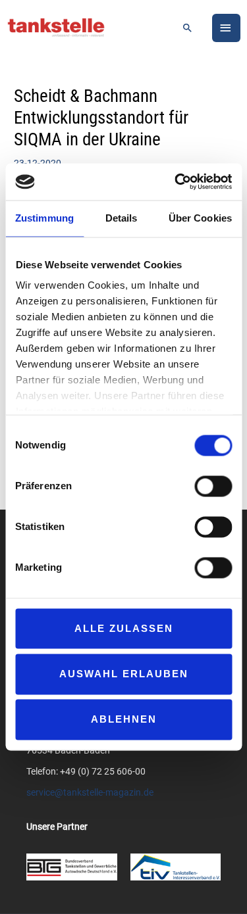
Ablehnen (124, 719)
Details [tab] (121, 218)
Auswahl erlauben (123, 673)
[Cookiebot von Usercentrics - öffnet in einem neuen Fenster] (176, 181)
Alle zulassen (123, 628)
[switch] (213, 485)
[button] (188, 28)
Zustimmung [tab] (44, 218)
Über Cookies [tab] (200, 218)
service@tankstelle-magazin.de (89, 792)
